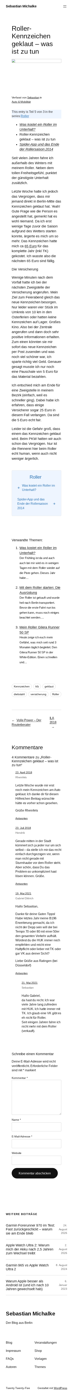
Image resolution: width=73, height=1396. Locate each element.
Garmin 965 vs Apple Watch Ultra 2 (27, 1267)
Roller (25, 116)
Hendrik (20, 832)
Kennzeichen (22, 686)
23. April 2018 (23, 772)
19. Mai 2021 (23, 893)
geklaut (49, 686)
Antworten (21, 818)
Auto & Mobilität (21, 101)
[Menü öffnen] (64, 6)
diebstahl (19, 694)
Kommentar (20, 1077)
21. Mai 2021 (30, 982)
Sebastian (33, 97)
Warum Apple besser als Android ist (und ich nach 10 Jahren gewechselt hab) (27, 1285)
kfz (37, 686)
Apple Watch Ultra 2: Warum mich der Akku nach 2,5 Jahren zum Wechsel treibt (29, 1249)
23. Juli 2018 (23, 827)
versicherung (38, 694)
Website (16, 1153)
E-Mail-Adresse (22, 1136)
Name (16, 1119)
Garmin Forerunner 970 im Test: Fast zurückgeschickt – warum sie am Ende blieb (30, 1229)
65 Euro (31, 246)
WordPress (60, 1388)
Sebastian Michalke (21, 6)
